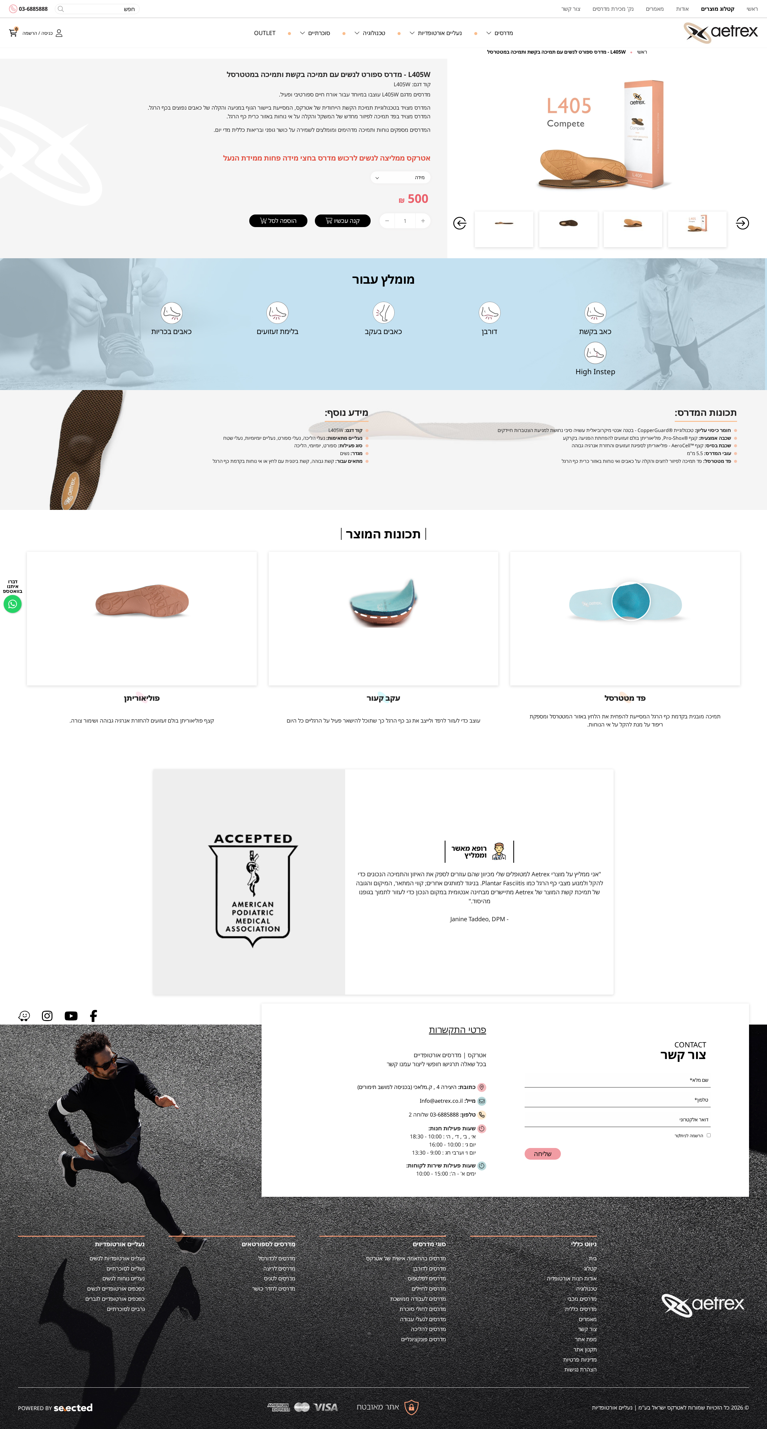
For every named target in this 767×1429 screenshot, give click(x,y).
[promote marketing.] (73, 1407)
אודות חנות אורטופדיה (572, 1278)
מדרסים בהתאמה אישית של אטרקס (406, 1258)
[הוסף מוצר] (423, 220)
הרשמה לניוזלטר (689, 1135)
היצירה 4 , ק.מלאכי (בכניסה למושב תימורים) (407, 1086)
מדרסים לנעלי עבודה (423, 1319)
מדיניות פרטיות (580, 1359)
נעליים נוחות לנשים (123, 1278)
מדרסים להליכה (428, 1329)
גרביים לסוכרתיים (126, 1308)
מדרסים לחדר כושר (273, 1288)
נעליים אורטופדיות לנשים (117, 1258)
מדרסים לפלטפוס (427, 1278)
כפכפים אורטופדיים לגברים (115, 1298)
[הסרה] (387, 220)
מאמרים (588, 1319)
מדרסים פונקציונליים (423, 1339)
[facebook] (93, 1015)
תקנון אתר (585, 1349)
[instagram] (47, 1015)
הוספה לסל (282, 221)
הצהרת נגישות (580, 1369)
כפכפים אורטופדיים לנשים (116, 1288)
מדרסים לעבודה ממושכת (418, 1298)
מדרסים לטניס (279, 1278)
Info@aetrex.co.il (441, 1100)
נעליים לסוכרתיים (126, 1268)
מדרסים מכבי (582, 1298)
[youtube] (71, 1015)
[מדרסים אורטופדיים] (721, 33)
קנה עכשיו (346, 221)
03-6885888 (33, 8)
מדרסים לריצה (279, 1268)
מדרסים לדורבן (429, 1268)
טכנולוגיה (586, 1288)
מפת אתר (586, 1339)
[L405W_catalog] (601, 134)
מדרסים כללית (581, 1308)
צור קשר (587, 1329)
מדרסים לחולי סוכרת (423, 1308)
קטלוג (590, 1268)
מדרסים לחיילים (429, 1288)
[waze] (24, 1015)
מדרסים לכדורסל (276, 1258)
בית (593, 1258)
